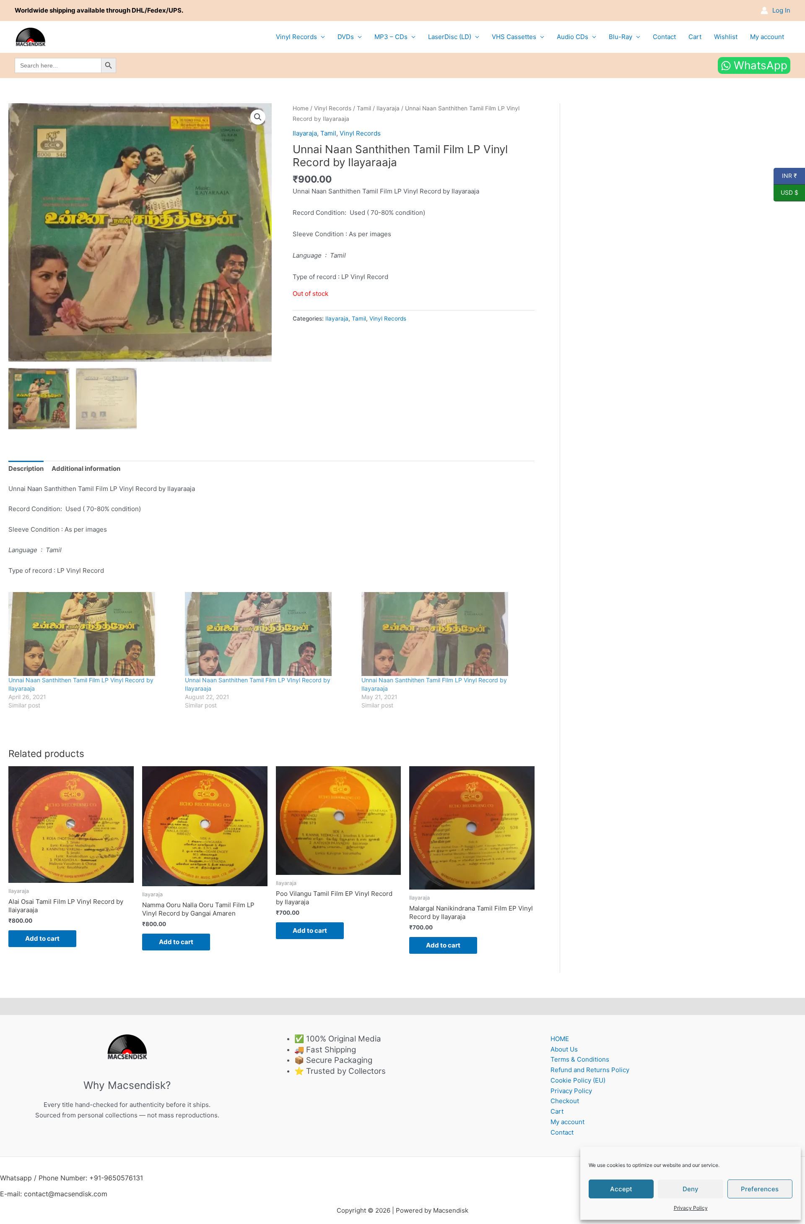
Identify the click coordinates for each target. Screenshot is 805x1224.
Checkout (565, 1101)
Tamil (364, 108)
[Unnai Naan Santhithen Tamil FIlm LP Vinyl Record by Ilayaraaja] (445, 634)
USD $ (786, 192)
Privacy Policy (691, 1208)
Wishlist (725, 37)
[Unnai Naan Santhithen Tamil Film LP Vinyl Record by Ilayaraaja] (92, 634)
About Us (564, 1049)
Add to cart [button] (42, 938)
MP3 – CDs (391, 37)
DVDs (346, 37)
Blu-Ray (620, 37)
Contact (664, 37)
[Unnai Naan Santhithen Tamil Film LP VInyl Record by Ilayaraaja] (269, 634)
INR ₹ (785, 176)
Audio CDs (572, 37)
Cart (694, 37)
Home (301, 108)
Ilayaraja (388, 108)
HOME (560, 1039)
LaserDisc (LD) (449, 37)
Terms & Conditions (580, 1059)
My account (767, 37)
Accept (621, 1189)
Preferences (760, 1189)
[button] (257, 117)
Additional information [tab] (86, 468)
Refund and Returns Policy (590, 1070)
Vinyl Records (296, 37)
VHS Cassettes (514, 37)
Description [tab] (26, 468)
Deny (691, 1189)
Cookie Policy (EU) (578, 1080)
